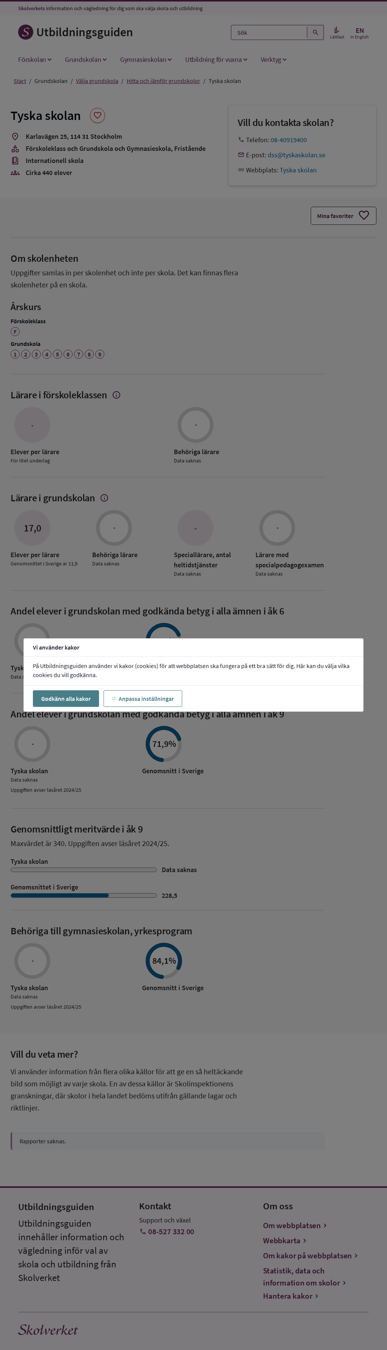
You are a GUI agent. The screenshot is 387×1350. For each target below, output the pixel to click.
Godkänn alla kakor (66, 698)
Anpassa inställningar (146, 698)
